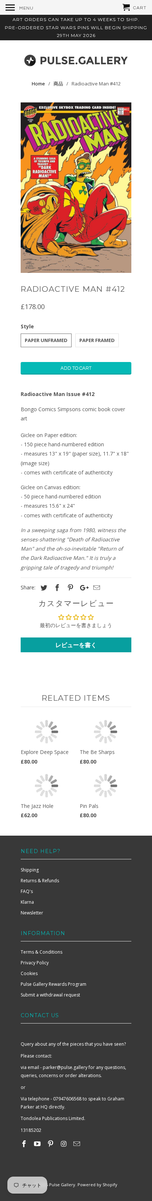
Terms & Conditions (41, 952)
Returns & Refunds (40, 880)
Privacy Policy (35, 963)
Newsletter (32, 913)
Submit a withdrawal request (50, 995)
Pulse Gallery (62, 1184)
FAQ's (27, 891)
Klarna (27, 902)
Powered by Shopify (97, 1184)
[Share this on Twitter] (43, 587)
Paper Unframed (46, 340)
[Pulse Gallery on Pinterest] (51, 1143)
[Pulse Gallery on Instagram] (64, 1143)
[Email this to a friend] (95, 587)
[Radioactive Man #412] (76, 187)
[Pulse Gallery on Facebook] (25, 1143)
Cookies (29, 973)
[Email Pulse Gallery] (77, 1143)
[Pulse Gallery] (76, 58)
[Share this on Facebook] (56, 587)
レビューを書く (76, 645)
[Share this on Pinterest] (69, 587)
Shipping (30, 870)
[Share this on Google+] (82, 587)
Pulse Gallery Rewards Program (53, 984)
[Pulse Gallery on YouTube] (38, 1143)
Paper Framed (97, 340)
